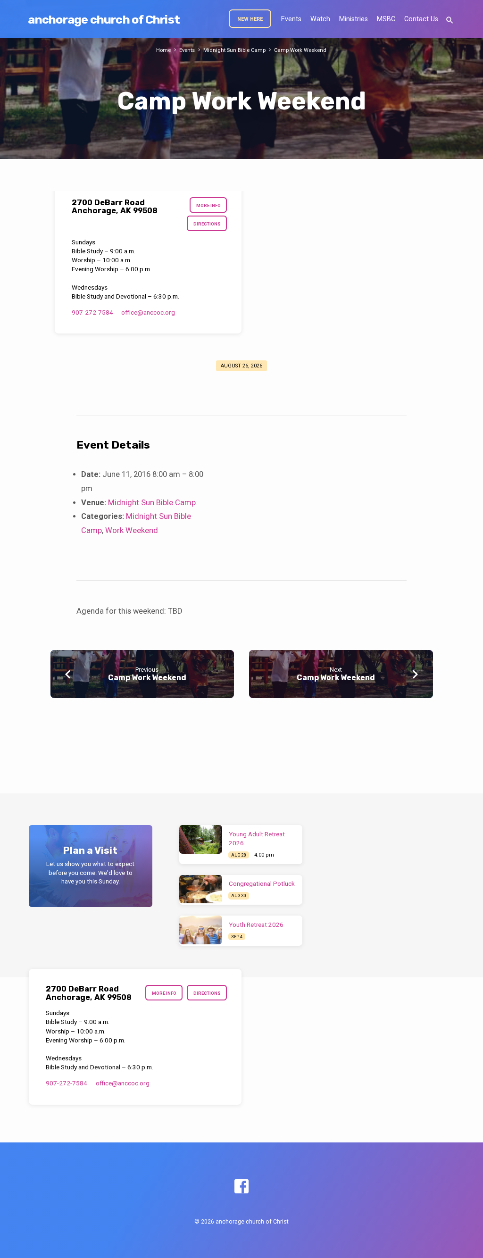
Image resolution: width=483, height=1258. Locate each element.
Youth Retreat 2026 (256, 924)
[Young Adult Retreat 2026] (200, 839)
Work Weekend (131, 530)
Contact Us (421, 19)
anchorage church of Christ (104, 19)
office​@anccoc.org (148, 312)
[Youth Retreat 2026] (200, 930)
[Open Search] (449, 20)
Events (291, 19)
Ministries (353, 19)
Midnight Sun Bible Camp (234, 50)
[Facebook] (241, 1187)
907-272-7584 (92, 312)
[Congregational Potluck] (200, 889)
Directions (207, 223)
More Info (208, 205)
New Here (250, 19)
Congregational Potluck (262, 883)
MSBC (386, 19)
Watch (320, 19)
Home (163, 50)
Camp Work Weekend (300, 50)
